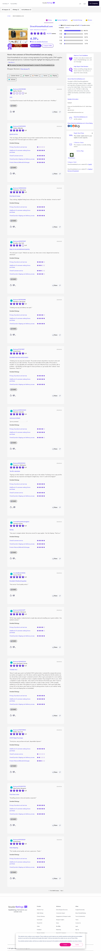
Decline (77, 944)
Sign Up (77, 929)
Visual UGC (39, 923)
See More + (11, 62)
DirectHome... (71, 158)
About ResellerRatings (80, 913)
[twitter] (71, 126)
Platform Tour (40, 909)
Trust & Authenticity (80, 916)
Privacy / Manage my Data (81, 933)
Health (31, 29)
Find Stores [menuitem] (5, 3)
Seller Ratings (40, 913)
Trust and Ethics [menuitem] (13, 3)
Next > (62, 890)
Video (38, 926)
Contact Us (78, 923)
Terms (76, 919)
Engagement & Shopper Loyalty (63, 916)
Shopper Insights (60, 919)
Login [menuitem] (84, 3)
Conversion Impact (60, 913)
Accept (65, 944)
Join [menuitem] (80, 3)
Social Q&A (39, 919)
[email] (76, 126)
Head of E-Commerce (61, 933)
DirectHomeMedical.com (41, 26)
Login (76, 926)
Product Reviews (41, 916)
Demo (57, 923)
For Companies (94, 3)
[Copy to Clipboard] (78, 126)
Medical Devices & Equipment (40, 29)
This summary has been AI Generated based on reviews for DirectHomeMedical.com (31, 65)
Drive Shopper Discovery (62, 909)
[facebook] (69, 126)
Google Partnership (80, 909)
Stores (8, 16)
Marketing (58, 929)
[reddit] (73, 126)
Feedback (39, 929)
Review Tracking (41, 933)
